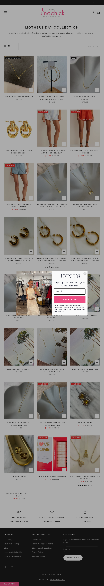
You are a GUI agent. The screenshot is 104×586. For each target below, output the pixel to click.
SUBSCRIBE (70, 299)
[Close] (84, 273)
